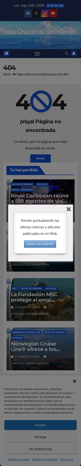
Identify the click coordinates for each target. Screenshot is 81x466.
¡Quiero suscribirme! (40, 244)
